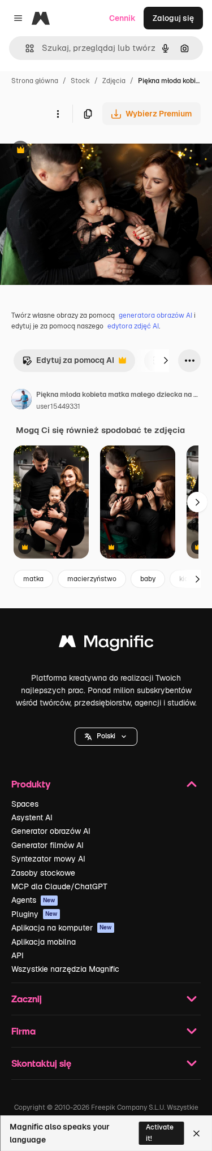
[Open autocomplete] (25, 48)
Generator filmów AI (47, 845)
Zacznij (26, 999)
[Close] (196, 1133)
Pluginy (34, 914)
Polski (106, 736)
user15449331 (58, 406)
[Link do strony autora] (21, 401)
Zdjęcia (114, 80)
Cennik (122, 18)
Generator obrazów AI (50, 831)
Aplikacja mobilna (43, 942)
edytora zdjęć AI (133, 326)
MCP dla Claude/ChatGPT (59, 886)
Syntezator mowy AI (48, 859)
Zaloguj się (173, 18)
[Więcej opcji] (57, 113)
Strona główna (34, 80)
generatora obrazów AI (155, 315)
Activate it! (160, 1133)
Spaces (24, 804)
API (17, 955)
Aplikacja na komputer (61, 928)
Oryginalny (78, 151)
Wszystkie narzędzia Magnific (65, 969)
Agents (33, 900)
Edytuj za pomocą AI (68, 363)
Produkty (30, 784)
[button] (106, 737)
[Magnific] (106, 644)
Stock (80, 80)
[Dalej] (165, 360)
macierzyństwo (91, 578)
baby (147, 578)
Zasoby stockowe (43, 873)
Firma (23, 1031)
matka (33, 578)
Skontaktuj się (41, 1063)
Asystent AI (32, 817)
